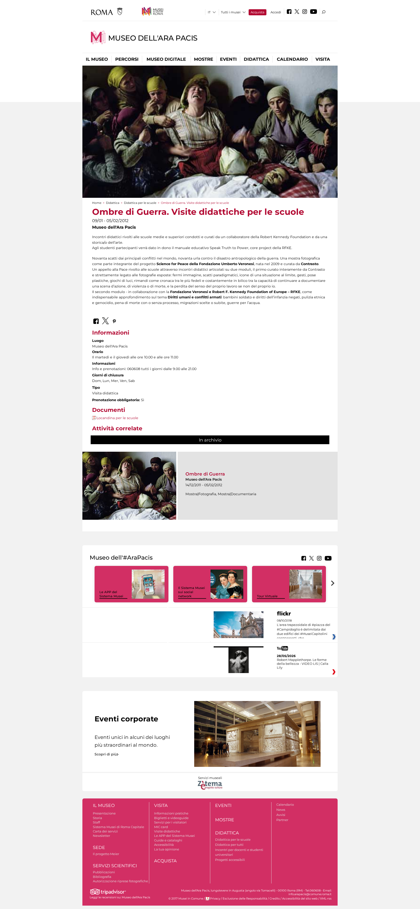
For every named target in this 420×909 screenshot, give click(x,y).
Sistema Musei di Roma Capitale (118, 827)
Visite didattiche (167, 831)
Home (96, 203)
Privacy (215, 898)
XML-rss (326, 898)
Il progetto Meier (106, 854)
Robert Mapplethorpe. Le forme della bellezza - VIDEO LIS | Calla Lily (302, 663)
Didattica (256, 59)
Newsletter (101, 836)
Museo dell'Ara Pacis (153, 38)
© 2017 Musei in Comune (185, 898)
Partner (282, 820)
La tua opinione (166, 849)
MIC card (161, 827)
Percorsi (127, 59)
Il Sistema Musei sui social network (191, 592)
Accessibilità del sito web (300, 898)
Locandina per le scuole (117, 418)
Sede (99, 847)
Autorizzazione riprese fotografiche (120, 881)
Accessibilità (164, 845)
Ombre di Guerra (205, 474)
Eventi (228, 59)
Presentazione (104, 813)
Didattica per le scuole (140, 203)
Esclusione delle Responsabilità (245, 898)
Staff (96, 822)
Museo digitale (166, 59)
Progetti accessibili (230, 860)
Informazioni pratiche (171, 813)
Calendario (292, 59)
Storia (97, 818)
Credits (275, 898)
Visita (322, 59)
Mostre (203, 59)
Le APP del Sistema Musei (111, 594)
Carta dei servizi (105, 831)
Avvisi (280, 815)
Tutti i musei (231, 12)
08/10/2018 (303, 629)
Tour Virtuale (267, 596)
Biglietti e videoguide (171, 818)
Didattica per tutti (229, 845)
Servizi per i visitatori (170, 822)
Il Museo (97, 59)
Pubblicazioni (104, 872)
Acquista (257, 12)
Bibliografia (102, 877)
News (280, 810)
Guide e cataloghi (168, 840)
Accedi (276, 12)
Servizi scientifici (115, 866)
